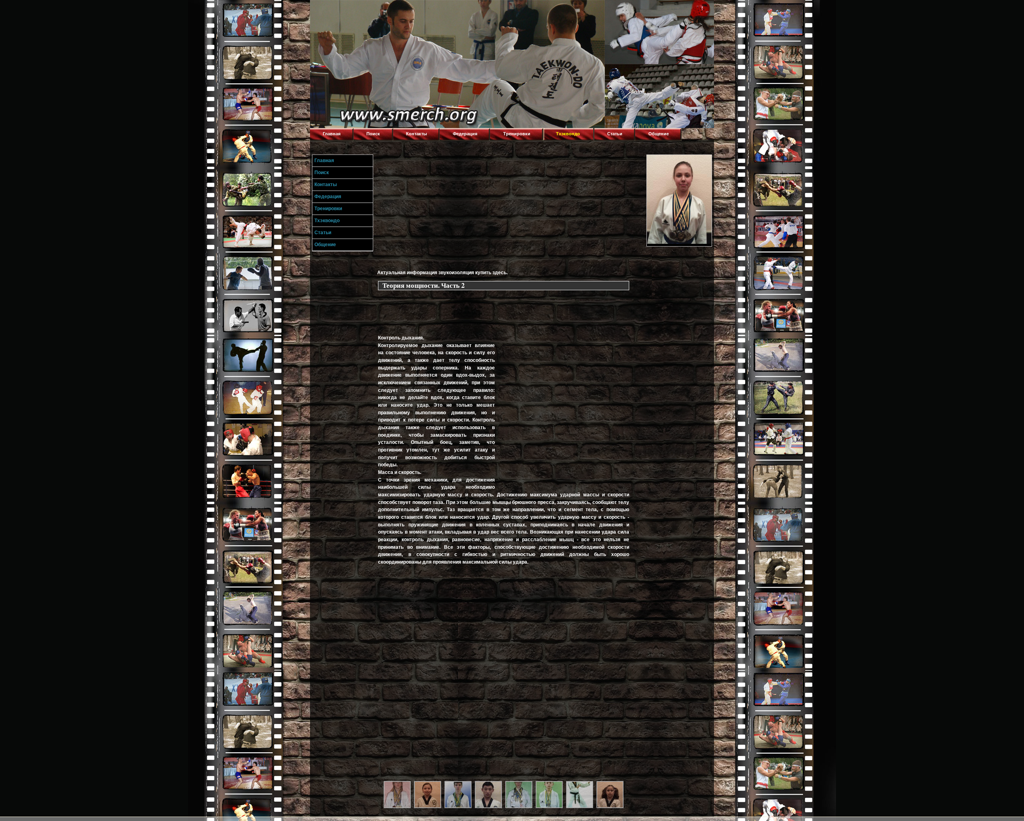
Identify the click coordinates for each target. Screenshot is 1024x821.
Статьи (614, 133)
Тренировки (516, 133)
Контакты (416, 133)
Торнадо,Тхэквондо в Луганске (370, 10)
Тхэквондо (568, 133)
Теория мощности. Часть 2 (423, 285)
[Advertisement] (510, 211)
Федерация (465, 133)
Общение (658, 133)
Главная (331, 133)
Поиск (373, 133)
